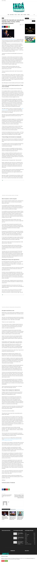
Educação (24, 14)
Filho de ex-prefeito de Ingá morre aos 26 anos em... (21, 538)
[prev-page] (2, 521)
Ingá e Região (12, 14)
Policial (15, 14)
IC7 (3, 24)
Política (19, 14)
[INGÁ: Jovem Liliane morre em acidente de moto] (15, 534)
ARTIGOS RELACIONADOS (6, 509)
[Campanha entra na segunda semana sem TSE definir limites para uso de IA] (5, 513)
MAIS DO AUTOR (13, 509)
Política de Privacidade (30, 558)
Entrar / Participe (4, 0)
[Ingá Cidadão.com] (18, 7)
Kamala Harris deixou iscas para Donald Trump (9, 39)
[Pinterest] (7, 27)
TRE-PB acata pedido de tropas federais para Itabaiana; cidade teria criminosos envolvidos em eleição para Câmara (19, 496)
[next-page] (3, 521)
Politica (5, 16)
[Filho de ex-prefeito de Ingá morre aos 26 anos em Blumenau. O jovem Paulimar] (15, 538)
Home (8, 14)
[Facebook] (3, 27)
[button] (34, 14)
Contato (28, 14)
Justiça (22, 14)
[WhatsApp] (9, 27)
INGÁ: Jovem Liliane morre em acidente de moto (20, 534)
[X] (5, 27)
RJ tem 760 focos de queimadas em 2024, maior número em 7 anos (7, 496)
